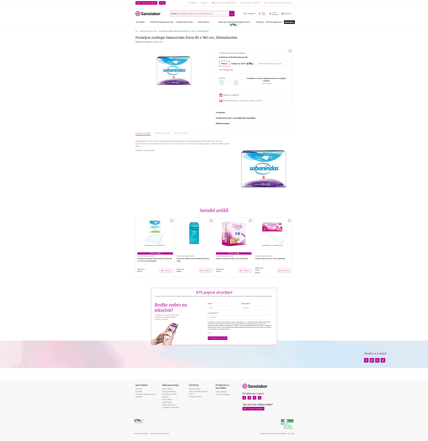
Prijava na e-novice (219, 338)
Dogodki (138, 391)
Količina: (222, 78)
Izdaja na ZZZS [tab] (238, 64)
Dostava (165, 397)
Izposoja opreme (195, 397)
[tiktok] (383, 360)
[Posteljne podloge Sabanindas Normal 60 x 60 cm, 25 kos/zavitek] (155, 235)
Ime (209, 304)
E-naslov (212, 313)
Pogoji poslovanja (169, 391)
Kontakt (138, 389)
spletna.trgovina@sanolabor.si (225, 3)
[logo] (147, 14)
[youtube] (377, 360)
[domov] (136, 31)
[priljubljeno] (290, 51)
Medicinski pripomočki (148, 31)
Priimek (245, 304)
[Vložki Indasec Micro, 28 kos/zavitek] (273, 235)
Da (211, 332)
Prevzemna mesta (169, 394)
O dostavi (220, 113)
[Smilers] (289, 22)
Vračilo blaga (167, 402)
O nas (162, 3)
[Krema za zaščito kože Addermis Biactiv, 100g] (194, 235)
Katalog (259, 22)
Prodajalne (193, 3)
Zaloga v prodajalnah (231, 95)
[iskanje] (232, 13)
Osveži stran (266, 84)
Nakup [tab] (224, 64)
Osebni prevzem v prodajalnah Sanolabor (236, 118)
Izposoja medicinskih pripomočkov (234, 22)
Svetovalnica (203, 22)
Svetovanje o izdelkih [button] (251, 3)
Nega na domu (195, 389)
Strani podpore (221, 392)
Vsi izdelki (140, 22)
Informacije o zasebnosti (159, 434)
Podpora (203, 3)
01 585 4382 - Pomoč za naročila (279, 3)
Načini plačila (167, 400)
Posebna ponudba (184, 22)
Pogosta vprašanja (223, 394)
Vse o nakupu (167, 389)
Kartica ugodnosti (274, 22)
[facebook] (366, 360)
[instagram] (371, 360)
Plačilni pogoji (222, 123)
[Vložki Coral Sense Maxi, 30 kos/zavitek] (234, 235)
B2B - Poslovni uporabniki (146, 3)
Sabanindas (158, 42)
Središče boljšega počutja (161, 22)
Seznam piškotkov (141, 434)
